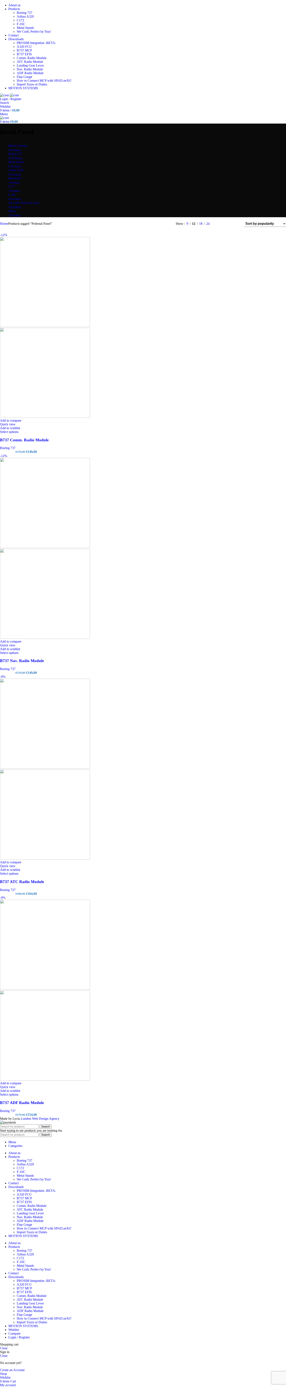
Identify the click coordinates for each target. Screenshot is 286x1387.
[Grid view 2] (219, 224)
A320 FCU (24, 46)
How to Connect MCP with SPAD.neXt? (44, 80)
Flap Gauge (24, 77)
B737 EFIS (24, 54)
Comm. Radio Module (31, 58)
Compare (14, 1333)
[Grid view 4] (235, 224)
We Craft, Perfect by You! (34, 31)
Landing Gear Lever (30, 65)
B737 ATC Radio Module (22, 881)
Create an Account (12, 1370)
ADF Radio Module (30, 73)
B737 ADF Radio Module (22, 1102)
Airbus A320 (25, 16)
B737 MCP (24, 50)
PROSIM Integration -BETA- (36, 43)
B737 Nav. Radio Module (22, 661)
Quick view (7, 424)
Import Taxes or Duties (32, 84)
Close (4, 1348)
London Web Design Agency (40, 1118)
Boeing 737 (24, 12)
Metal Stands (25, 28)
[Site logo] (5, 95)
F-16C (21, 24)
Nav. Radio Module (30, 69)
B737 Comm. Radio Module (24, 440)
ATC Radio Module (30, 61)
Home (4, 223)
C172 (20, 20)
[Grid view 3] (227, 224)
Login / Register (19, 1337)
